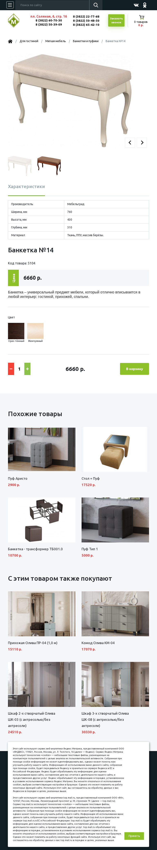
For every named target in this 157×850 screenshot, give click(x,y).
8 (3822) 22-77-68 (86, 16)
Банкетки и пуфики (86, 41)
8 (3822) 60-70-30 (49, 20)
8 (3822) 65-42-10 (86, 24)
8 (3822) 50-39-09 (49, 24)
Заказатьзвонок (116, 20)
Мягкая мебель (55, 41)
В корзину (134, 369)
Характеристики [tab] (26, 186)
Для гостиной (29, 41)
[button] (130, 142)
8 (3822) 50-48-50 (86, 20)
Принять (134, 836)
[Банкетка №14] (72, 101)
